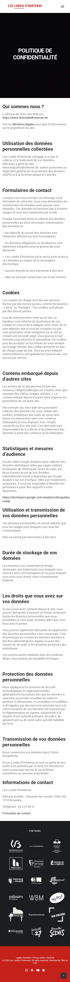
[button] (62, 6)
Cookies (50, 957)
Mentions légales (24, 124)
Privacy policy (39, 957)
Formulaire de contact (16, 813)
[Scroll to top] (63, 975)
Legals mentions (23, 957)
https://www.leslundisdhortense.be (25, 117)
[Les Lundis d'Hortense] (25, 6)
